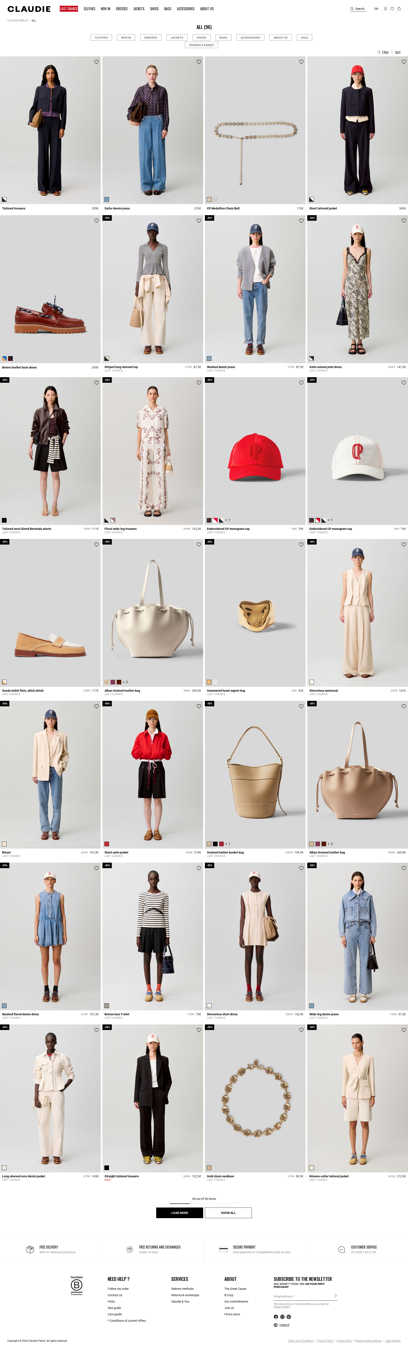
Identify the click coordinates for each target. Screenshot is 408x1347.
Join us (229, 1308)
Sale (304, 37)
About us (280, 37)
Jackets (176, 37)
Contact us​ (115, 1295)
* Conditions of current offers (127, 1320)
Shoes (201, 37)
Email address (283, 1296)
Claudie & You (180, 1301)
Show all (228, 1213)
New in (126, 37)
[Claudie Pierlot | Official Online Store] (28, 9)
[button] (67, 9)
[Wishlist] (96, 61)
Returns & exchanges (185, 1295)
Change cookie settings (368, 1340)
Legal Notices (392, 1340)
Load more (179, 1213)
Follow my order (118, 1288)
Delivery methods (182, 1288)
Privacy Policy (324, 1340)
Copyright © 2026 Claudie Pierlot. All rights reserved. (37, 1340)
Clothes (101, 37)
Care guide (115, 1314)
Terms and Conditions (300, 1340)
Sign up (335, 1296)
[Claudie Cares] (76, 1285)
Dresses (150, 37)
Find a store (232, 1314)
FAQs (111, 1301)
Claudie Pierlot (17, 20)
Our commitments (236, 1301)
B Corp (228, 1295)
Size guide (114, 1308)
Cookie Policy (344, 1340)
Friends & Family (201, 45)
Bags (223, 37)
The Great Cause (235, 1288)
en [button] (376, 8)
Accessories (250, 37)
